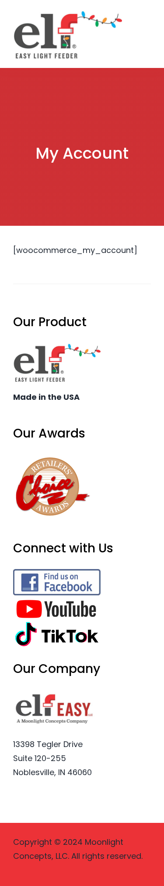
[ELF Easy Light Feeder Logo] (67, 12)
